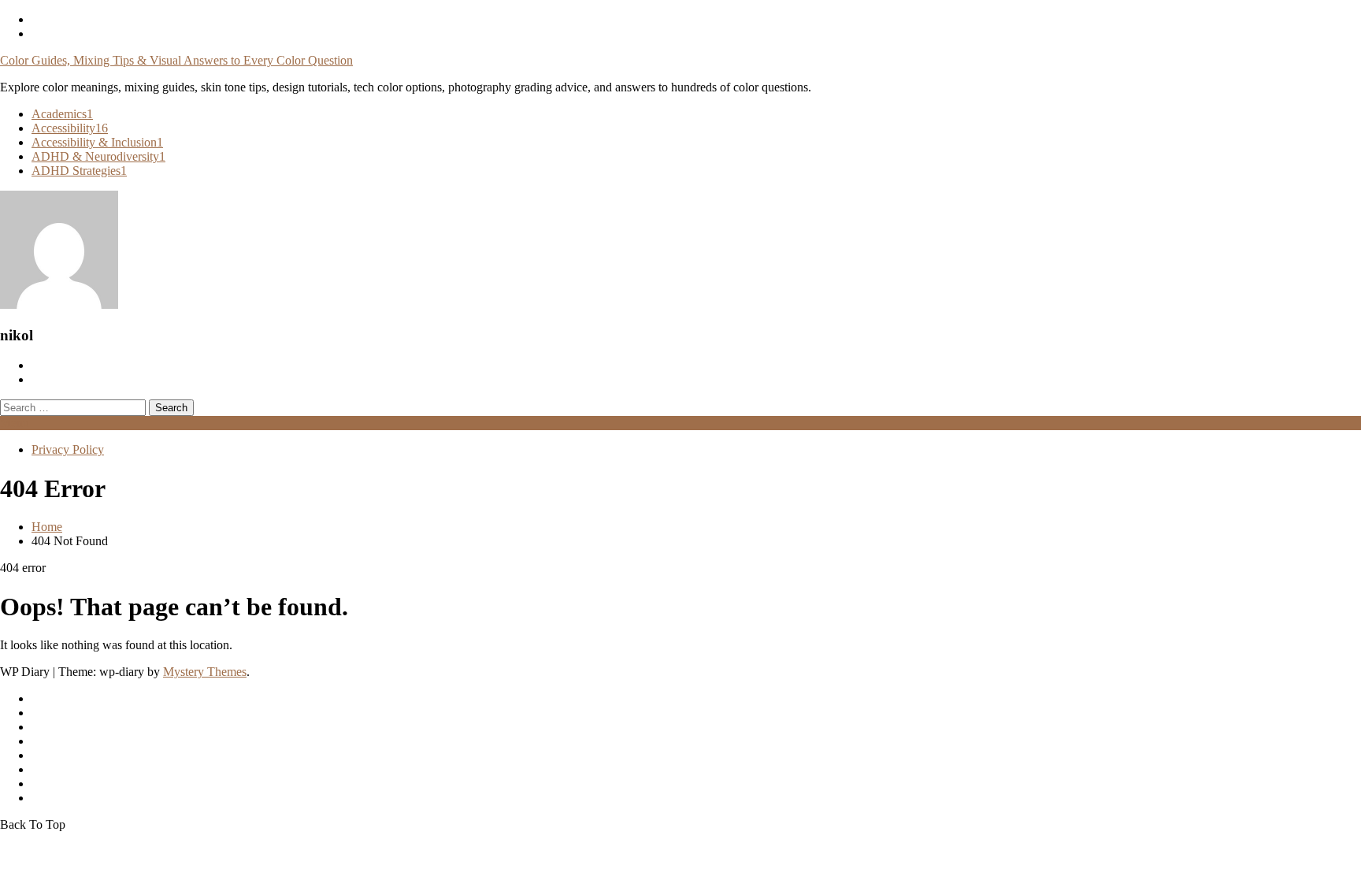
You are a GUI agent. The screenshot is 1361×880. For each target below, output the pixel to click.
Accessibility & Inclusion (97, 142)
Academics (62, 114)
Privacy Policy (68, 449)
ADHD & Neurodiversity (98, 156)
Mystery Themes (205, 671)
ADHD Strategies (79, 170)
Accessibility (70, 128)
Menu (14, 422)
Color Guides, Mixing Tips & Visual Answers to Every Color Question (176, 60)
